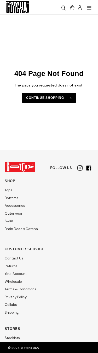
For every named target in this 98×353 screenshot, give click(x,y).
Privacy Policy (16, 297)
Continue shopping (45, 98)
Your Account (16, 273)
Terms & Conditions (20, 289)
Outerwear (13, 213)
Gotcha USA (30, 348)
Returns (11, 266)
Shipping (12, 312)
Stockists (12, 338)
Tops (8, 190)
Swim (9, 221)
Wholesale (13, 281)
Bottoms (11, 198)
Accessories (15, 205)
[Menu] (89, 7)
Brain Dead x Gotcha (21, 229)
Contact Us (14, 258)
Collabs (11, 304)
